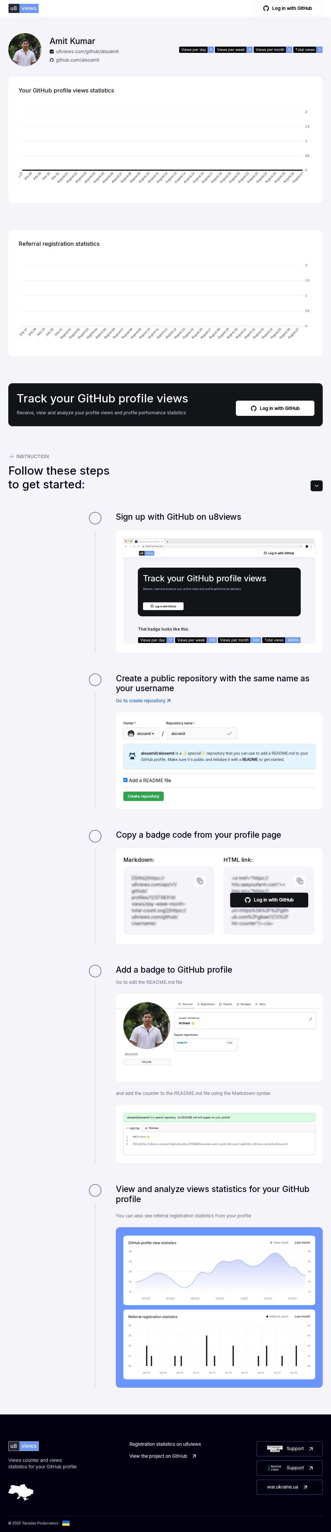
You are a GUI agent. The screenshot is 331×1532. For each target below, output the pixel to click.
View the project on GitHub (158, 1456)
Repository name (180, 723)
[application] (165, 148)
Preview (153, 1128)
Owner (129, 723)
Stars (262, 1004)
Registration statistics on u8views (165, 1444)
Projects (227, 1004)
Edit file (134, 1128)
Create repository (143, 796)
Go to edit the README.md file (149, 982)
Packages (245, 1004)
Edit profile (147, 1062)
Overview (187, 1004)
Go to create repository (141, 700)
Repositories (208, 1004)
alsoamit (182, 1042)
